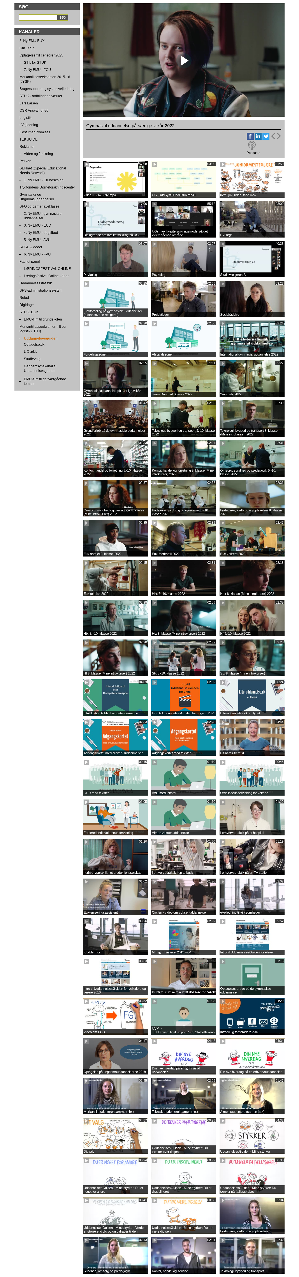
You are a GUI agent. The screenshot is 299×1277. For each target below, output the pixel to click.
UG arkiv (30, 352)
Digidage (26, 305)
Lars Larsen (28, 103)
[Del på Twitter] (265, 138)
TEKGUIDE (28, 139)
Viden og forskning (38, 154)
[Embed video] (275, 136)
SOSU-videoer (30, 247)
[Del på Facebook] (250, 138)
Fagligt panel (29, 261)
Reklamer (27, 146)
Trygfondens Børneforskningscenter (47, 187)
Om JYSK (27, 48)
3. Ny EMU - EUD (37, 225)
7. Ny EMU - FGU (37, 70)
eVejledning (28, 125)
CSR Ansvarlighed (33, 110)
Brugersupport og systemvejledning (46, 89)
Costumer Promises (34, 132)
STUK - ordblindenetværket (40, 96)
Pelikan (25, 161)
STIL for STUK (35, 62)
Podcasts (253, 153)
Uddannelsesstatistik (35, 283)
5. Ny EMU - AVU (37, 240)
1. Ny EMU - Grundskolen (43, 180)
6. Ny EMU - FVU (37, 254)
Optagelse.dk (34, 344)
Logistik (25, 118)
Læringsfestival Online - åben (46, 276)
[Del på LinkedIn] (258, 138)
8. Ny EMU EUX (32, 41)
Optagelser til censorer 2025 (41, 55)
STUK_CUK (29, 312)
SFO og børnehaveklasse (39, 206)
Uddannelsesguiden (41, 338)
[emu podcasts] (252, 145)
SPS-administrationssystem (40, 290)
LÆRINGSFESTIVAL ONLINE (47, 269)
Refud (24, 297)
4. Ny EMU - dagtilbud (41, 232)
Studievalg (32, 359)
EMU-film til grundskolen (43, 319)
